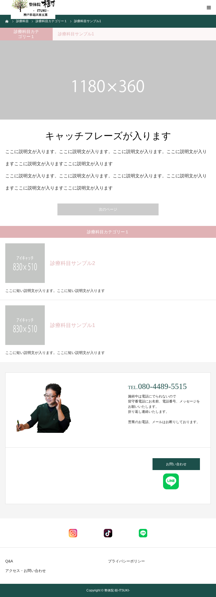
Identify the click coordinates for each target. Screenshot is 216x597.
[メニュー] (208, 7)
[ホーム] (7, 21)
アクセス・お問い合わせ (25, 570)
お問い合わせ (176, 464)
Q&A (9, 561)
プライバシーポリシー (126, 561)
